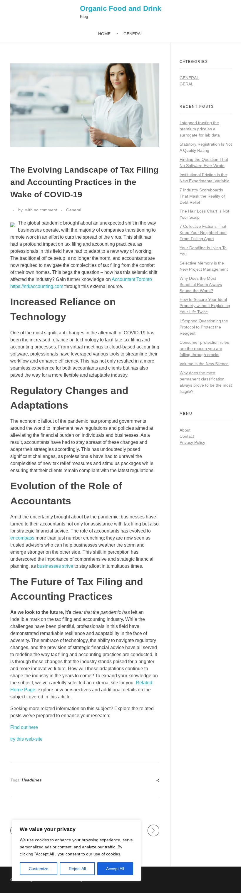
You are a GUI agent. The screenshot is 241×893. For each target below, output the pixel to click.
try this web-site (26, 739)
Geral (186, 84)
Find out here (24, 727)
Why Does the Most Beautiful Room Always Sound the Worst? (201, 284)
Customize (38, 868)
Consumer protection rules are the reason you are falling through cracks (204, 348)
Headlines (32, 780)
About (185, 430)
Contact (187, 436)
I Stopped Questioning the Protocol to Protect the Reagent (204, 327)
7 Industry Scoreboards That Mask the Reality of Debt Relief (202, 196)
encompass (22, 537)
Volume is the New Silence (204, 363)
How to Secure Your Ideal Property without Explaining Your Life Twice (205, 305)
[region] (76, 850)
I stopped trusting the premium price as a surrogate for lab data (200, 128)
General (73, 210)
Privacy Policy (192, 442)
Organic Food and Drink (120, 8)
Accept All (115, 868)
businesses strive (55, 566)
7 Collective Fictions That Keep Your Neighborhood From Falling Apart (203, 232)
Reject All (77, 868)
